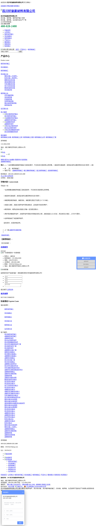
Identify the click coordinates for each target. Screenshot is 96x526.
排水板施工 (8, 36)
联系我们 (17, 6)
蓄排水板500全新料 (10, 399)
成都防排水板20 (9, 421)
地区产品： (8, 170)
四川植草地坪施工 (10, 116)
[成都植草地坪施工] (11, 118)
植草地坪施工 (9, 34)
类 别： (8, 168)
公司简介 (7, 32)
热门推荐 (4, 112)
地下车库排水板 (9, 86)
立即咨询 (10, 176)
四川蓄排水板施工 (10, 354)
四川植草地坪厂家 (10, 346)
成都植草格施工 (6, 161)
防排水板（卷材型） (11, 78)
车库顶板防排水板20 (11, 395)
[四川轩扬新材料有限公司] (18, 11)
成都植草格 (8, 375)
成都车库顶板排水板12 (12, 391)
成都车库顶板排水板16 (12, 393)
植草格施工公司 (39, 137)
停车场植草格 (9, 95)
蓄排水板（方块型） (11, 76)
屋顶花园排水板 (9, 82)
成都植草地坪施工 (10, 120)
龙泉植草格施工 (53, 170)
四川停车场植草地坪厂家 (12, 344)
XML (33, 484)
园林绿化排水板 (9, 80)
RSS (30, 484)
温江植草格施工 (41, 170)
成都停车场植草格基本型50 (13, 369)
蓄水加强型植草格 (10, 103)
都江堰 (41, 484)
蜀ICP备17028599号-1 (14, 484)
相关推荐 (4, 294)
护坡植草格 (8, 99)
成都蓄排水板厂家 (10, 350)
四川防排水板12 (9, 411)
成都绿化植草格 (9, 435)
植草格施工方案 (28, 137)
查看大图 (4, 159)
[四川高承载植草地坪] (12, 130)
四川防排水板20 (9, 387)
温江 (45, 484)
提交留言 (4, 289)
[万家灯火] (18, 486)
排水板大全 (4, 74)
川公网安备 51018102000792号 (36, 486)
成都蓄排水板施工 (10, 356)
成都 (37, 484)
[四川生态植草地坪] (11, 126)
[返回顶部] (8, 454)
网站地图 (10, 6)
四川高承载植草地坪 (11, 132)
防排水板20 (8, 423)
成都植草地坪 (9, 124)
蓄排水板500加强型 (10, 401)
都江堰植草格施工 (30, 170)
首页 (17, 49)
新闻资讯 (7, 44)
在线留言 (4, 6)
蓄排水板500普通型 (10, 407)
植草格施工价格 (6, 137)
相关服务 (4, 135)
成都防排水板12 (9, 413)
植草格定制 (8, 105)
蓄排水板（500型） (10, 427)
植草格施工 (8, 38)
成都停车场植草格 (15, 230)
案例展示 (7, 42)
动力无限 (11, 486)
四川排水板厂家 (9, 360)
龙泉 (48, 484)
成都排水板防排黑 (10, 377)
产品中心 (7, 40)
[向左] (3, 152)
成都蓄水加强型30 (10, 364)
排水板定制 (8, 90)
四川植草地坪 (9, 348)
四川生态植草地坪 (10, 128)
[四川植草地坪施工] (11, 114)
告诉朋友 (24, 159)
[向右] (3, 156)
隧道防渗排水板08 (10, 379)
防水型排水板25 (9, 417)
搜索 (20, 51)
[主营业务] (8, 459)
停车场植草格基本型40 (12, 368)
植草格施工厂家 (51, 137)
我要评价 (18, 159)
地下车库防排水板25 (11, 385)
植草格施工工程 (17, 137)
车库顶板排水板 (9, 84)
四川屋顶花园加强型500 (12, 397)
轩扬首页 (7, 30)
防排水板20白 (9, 419)
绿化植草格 (8, 97)
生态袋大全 (4, 108)
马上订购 (4, 176)
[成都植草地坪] (9, 122)
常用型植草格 (9, 101)
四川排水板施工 (9, 362)
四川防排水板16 (9, 383)
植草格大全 (4, 93)
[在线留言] (8, 457)
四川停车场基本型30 (11, 366)
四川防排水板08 (9, 381)
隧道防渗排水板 (9, 88)
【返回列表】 (5, 235)
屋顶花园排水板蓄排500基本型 (14, 403)
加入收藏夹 (11, 159)
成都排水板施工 (9, 358)
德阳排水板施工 (9, 352)
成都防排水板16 (9, 389)
